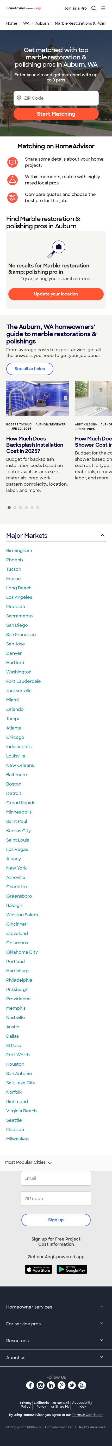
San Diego (17, 625)
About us (15, 1357)
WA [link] (26, 23)
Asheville (15, 877)
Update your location (56, 294)
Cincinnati (17, 924)
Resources (17, 1341)
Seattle (14, 1120)
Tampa (13, 718)
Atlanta (14, 728)
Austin (12, 1027)
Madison (15, 1129)
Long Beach (19, 588)
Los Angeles (19, 597)
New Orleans (20, 765)
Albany (13, 859)
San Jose (15, 644)
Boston (13, 784)
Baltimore (16, 774)
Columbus (17, 943)
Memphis (16, 1008)
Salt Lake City (20, 1083)
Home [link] (11, 23)
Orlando (15, 709)
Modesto (15, 606)
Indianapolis (19, 746)
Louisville (16, 756)
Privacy (26, 1404)
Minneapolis (19, 812)
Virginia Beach (21, 1111)
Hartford (15, 662)
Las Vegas (17, 849)
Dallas (12, 1036)
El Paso (13, 1045)
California (41, 1404)
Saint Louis (17, 840)
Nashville (15, 1017)
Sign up (56, 1220)
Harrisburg (17, 971)
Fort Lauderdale (23, 681)
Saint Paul (16, 821)
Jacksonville (19, 690)
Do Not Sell (60, 1404)
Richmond (17, 1101)
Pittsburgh (17, 989)
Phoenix (14, 560)
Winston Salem (22, 915)
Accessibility (82, 1405)
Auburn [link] (42, 23)
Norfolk (14, 1092)
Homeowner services (29, 1307)
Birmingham (19, 550)
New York (16, 868)
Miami (12, 700)
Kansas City (18, 831)
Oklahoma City (22, 952)
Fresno (13, 578)
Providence (18, 999)
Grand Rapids (20, 802)
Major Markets (26, 536)
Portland (15, 961)
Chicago (15, 737)
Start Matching (56, 114)
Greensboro (19, 896)
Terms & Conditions (87, 1415)
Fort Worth (18, 1055)
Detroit (13, 793)
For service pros (23, 1324)
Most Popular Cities (25, 1162)
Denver (14, 653)
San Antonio (19, 1073)
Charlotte (16, 887)
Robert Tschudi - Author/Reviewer (36, 424)
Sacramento (19, 616)
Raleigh (14, 905)
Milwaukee (17, 1139)
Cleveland (17, 933)
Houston (15, 1064)
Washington (19, 672)
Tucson (13, 569)
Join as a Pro (75, 8)
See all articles (30, 368)
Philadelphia (19, 980)
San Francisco (21, 634)
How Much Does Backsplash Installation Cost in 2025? (34, 445)
